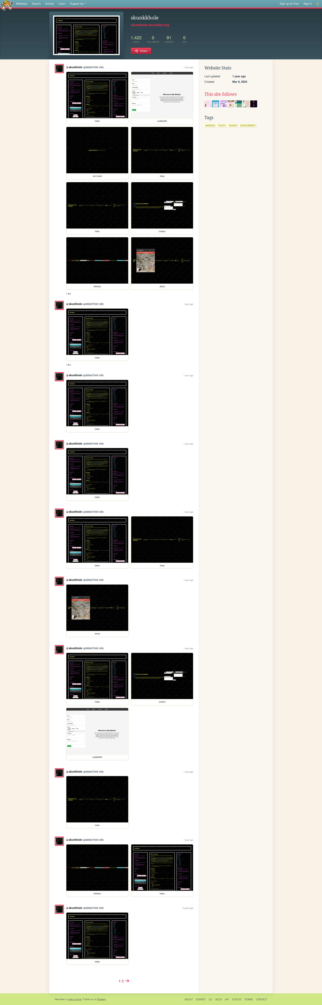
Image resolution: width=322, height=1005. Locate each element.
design (233, 125)
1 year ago (188, 67)
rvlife (221, 125)
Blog (218, 999)
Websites (21, 3)
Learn (62, 3)
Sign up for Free (289, 3)
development (247, 125)
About (188, 999)
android (210, 125)
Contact (261, 999)
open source (74, 999)
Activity (49, 3)
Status (236, 999)
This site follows (220, 94)
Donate (201, 999)
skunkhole (75, 67)
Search (36, 3)
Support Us (77, 3)
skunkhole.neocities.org (150, 24)
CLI (210, 999)
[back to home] (7, 5)
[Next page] (127, 981)
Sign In (307, 3)
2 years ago (187, 907)
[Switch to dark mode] (318, 3)
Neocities (60, 999)
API (227, 999)
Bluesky (101, 999)
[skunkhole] (59, 68)
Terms (248, 999)
